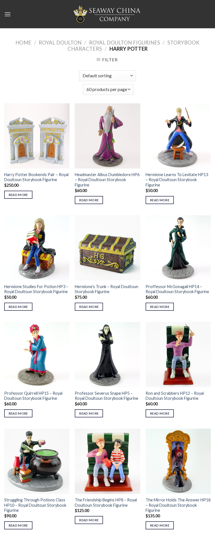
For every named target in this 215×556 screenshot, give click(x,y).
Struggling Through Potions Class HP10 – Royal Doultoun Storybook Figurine (35, 505)
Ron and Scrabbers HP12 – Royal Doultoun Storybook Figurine (175, 396)
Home (23, 42)
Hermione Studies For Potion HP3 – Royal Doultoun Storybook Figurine (36, 289)
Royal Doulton (60, 42)
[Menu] (7, 14)
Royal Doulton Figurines (124, 42)
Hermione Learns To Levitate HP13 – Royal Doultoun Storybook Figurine (177, 179)
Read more (18, 195)
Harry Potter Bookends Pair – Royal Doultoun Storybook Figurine (36, 177)
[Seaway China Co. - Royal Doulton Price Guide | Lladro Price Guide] (107, 14)
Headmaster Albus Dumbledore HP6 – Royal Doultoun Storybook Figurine (107, 179)
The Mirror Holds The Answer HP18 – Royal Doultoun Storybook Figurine (178, 505)
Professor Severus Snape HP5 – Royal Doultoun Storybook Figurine (106, 396)
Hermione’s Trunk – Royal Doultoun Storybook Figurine (106, 289)
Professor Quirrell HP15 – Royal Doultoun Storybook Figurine (33, 396)
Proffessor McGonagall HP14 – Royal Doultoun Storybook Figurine (177, 289)
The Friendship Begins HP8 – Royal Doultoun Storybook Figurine (106, 502)
